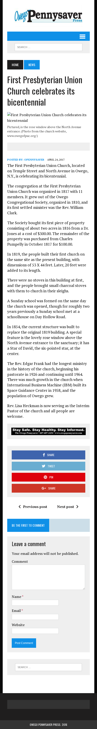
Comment (20, 561)
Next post (65, 506)
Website (18, 624)
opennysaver (34, 159)
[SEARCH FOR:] (48, 46)
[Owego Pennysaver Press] (48, 16)
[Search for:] (49, 667)
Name (17, 596)
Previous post (35, 506)
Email (16, 610)
